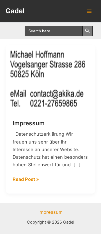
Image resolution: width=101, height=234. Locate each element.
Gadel (15, 11)
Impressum (29, 123)
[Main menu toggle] (89, 11)
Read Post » (26, 179)
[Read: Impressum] (50, 78)
